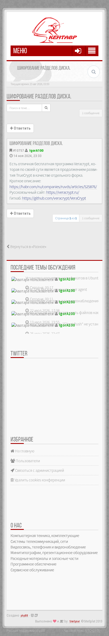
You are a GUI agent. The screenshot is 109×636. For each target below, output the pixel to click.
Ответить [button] (21, 128)
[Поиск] (46, 108)
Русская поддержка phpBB (26, 630)
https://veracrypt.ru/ (62, 192)
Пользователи (27, 460)
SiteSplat (75, 621)
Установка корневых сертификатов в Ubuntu (63, 277)
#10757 (18, 150)
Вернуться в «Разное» (28, 246)
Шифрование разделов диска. (39, 97)
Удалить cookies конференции (39, 479)
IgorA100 (36, 150)
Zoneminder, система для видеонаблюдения (62, 300)
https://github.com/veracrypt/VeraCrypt (54, 198)
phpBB (24, 615)
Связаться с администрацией (39, 470)
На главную (24, 450)
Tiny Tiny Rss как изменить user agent (56, 289)
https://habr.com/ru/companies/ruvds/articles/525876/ (53, 186)
